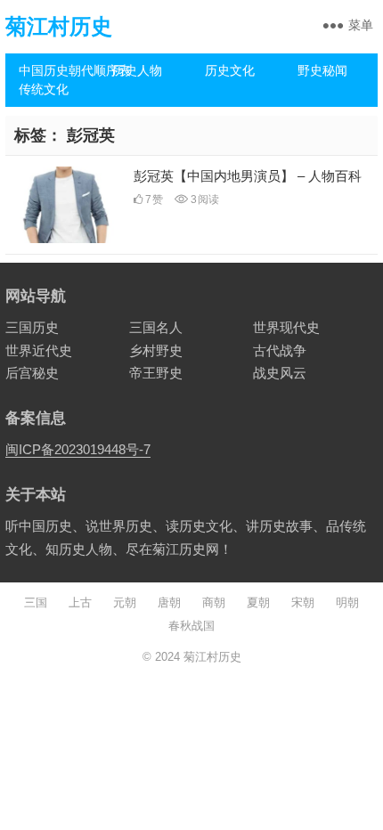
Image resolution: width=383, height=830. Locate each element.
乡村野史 (156, 350)
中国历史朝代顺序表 (58, 70)
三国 (35, 602)
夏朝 (258, 602)
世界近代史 (38, 350)
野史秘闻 (322, 70)
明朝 (347, 602)
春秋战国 (191, 625)
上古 (80, 602)
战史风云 (279, 372)
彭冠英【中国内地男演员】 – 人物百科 (248, 175)
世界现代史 (286, 327)
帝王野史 (156, 372)
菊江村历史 (58, 26)
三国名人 (156, 327)
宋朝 (302, 602)
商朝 (213, 602)
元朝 (124, 602)
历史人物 (137, 70)
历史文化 (230, 70)
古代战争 (279, 350)
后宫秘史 (32, 372)
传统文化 (44, 89)
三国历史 (32, 327)
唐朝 (169, 602)
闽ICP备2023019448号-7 (78, 449)
